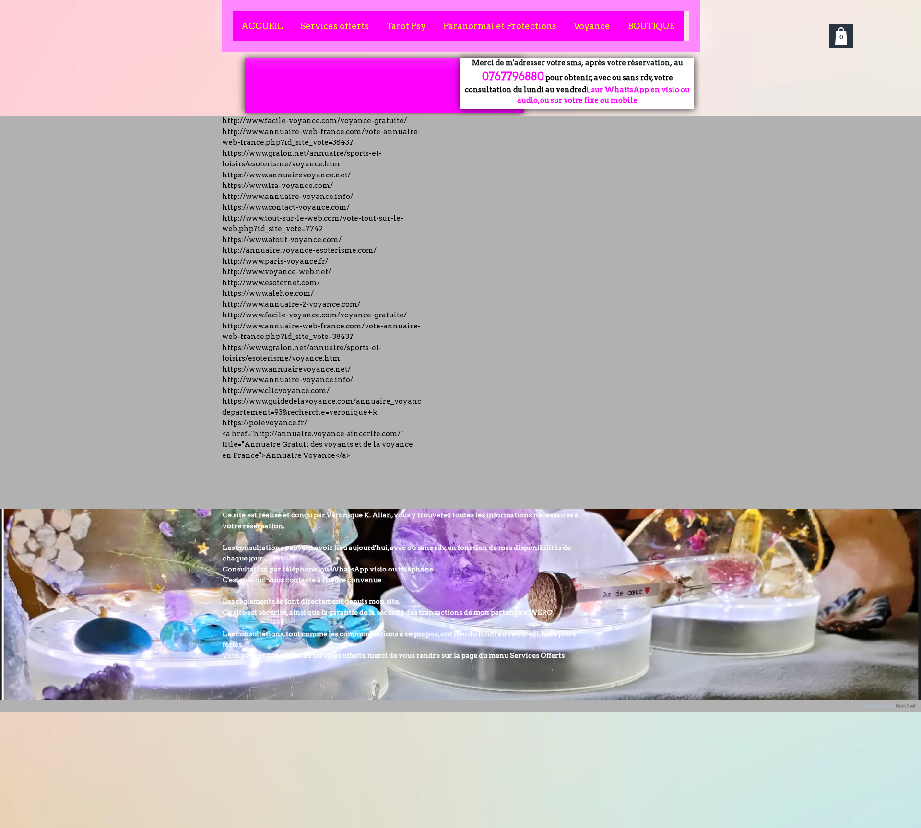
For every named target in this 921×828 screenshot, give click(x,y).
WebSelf (906, 706)
